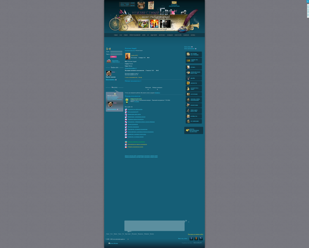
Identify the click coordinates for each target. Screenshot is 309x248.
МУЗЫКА (193, 67)
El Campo (136, 101)
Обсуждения (170, 35)
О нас (120, 35)
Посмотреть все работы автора (135, 109)
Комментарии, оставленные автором (136, 116)
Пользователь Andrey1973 (130, 50)
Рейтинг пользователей (135, 35)
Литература (194, 83)
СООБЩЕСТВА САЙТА (194, 60)
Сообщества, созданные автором (135, 136)
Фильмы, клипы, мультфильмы (195, 100)
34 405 (127, 4)
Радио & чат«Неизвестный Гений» (174, 5)
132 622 (132, 3)
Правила (126, 35)
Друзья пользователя (133, 124)
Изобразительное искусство (195, 73)
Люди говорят (154, 35)
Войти (113, 56)
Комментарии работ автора (134, 114)
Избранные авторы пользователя (135, 119)
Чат (148, 35)
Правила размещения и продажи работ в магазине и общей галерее (141, 157)
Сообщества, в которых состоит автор (137, 134)
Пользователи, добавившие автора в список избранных (141, 121)
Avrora (113, 71)
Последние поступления (194, 54)
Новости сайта (178, 35)
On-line (122, 4)
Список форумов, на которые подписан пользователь (141, 131)
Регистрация (115, 60)
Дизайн (193, 78)
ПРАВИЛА (157, 92)
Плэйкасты (194, 116)
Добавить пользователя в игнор (135, 146)
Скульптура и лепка (194, 89)
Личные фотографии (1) (131, 68)
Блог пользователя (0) (133, 111)
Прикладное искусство (194, 111)
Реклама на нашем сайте (195, 234)
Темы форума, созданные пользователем (137, 129)
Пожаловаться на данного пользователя (137, 144)
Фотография (194, 94)
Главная (116, 35)
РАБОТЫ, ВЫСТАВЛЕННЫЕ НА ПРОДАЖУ (194, 130)
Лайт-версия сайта (308, 11)
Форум (143, 35)
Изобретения (194, 105)
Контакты (193, 35)
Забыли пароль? (116, 61)
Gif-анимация (195, 121)
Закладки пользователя (133, 126)
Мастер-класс (162, 35)
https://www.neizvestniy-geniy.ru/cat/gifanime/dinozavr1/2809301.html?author (114, 98)
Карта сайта (128, 239)
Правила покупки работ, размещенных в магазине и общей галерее (141, 155)
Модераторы (140, 233)
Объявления (186, 35)
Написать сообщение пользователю (136, 141)
